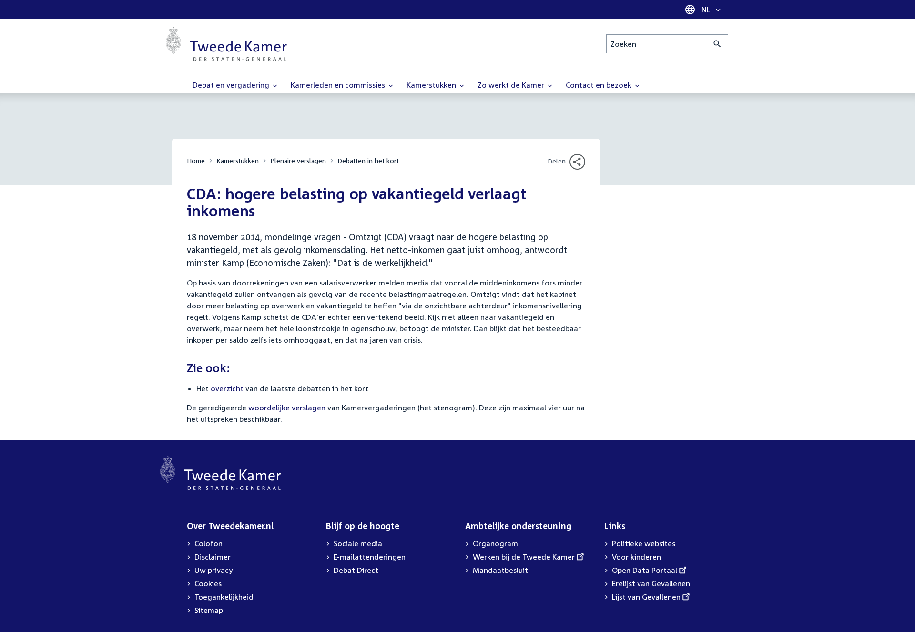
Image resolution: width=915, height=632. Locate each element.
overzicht (227, 388)
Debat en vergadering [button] (232, 85)
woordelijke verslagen (286, 407)
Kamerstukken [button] (432, 85)
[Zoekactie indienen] (717, 43)
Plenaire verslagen (298, 160)
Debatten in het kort (368, 160)
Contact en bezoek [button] (599, 85)
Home (196, 160)
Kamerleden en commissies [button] (339, 85)
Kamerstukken (237, 160)
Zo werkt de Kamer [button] (512, 85)
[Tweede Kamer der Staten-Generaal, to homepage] (226, 44)
